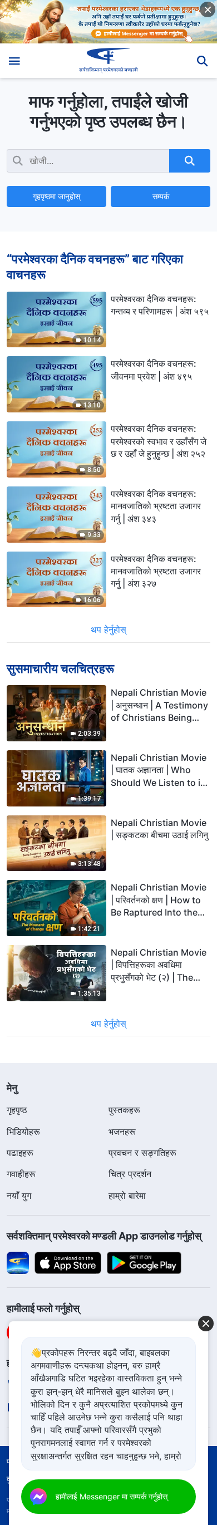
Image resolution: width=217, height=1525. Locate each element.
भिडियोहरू (23, 1131)
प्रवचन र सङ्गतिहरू (142, 1152)
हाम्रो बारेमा (127, 1195)
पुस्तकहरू (124, 1109)
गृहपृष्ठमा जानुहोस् (56, 196)
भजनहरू (122, 1131)
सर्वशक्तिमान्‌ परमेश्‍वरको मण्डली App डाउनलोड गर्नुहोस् (104, 1236)
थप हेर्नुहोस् (108, 629)
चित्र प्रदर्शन (129, 1173)
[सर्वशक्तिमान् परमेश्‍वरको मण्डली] (108, 60)
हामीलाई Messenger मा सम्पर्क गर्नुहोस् (111, 1496)
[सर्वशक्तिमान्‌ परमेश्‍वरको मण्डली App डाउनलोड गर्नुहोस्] (18, 1262)
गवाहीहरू (21, 1173)
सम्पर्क (160, 196)
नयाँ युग (19, 1195)
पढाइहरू (20, 1152)
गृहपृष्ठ (17, 1109)
